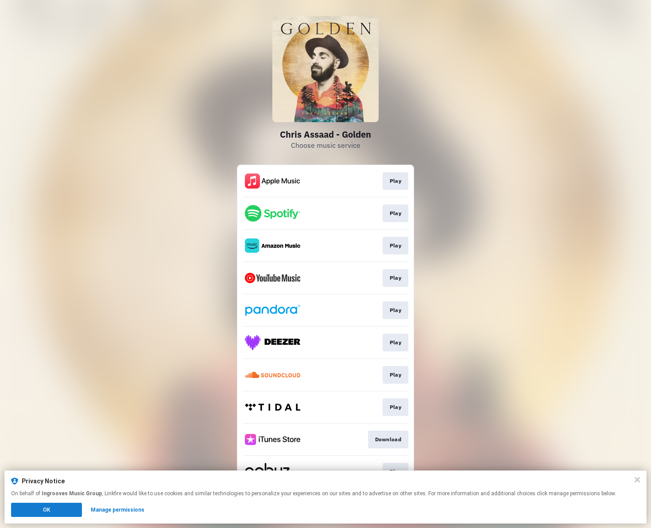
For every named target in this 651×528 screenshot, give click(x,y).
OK (46, 510)
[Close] (637, 480)
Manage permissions (117, 510)
